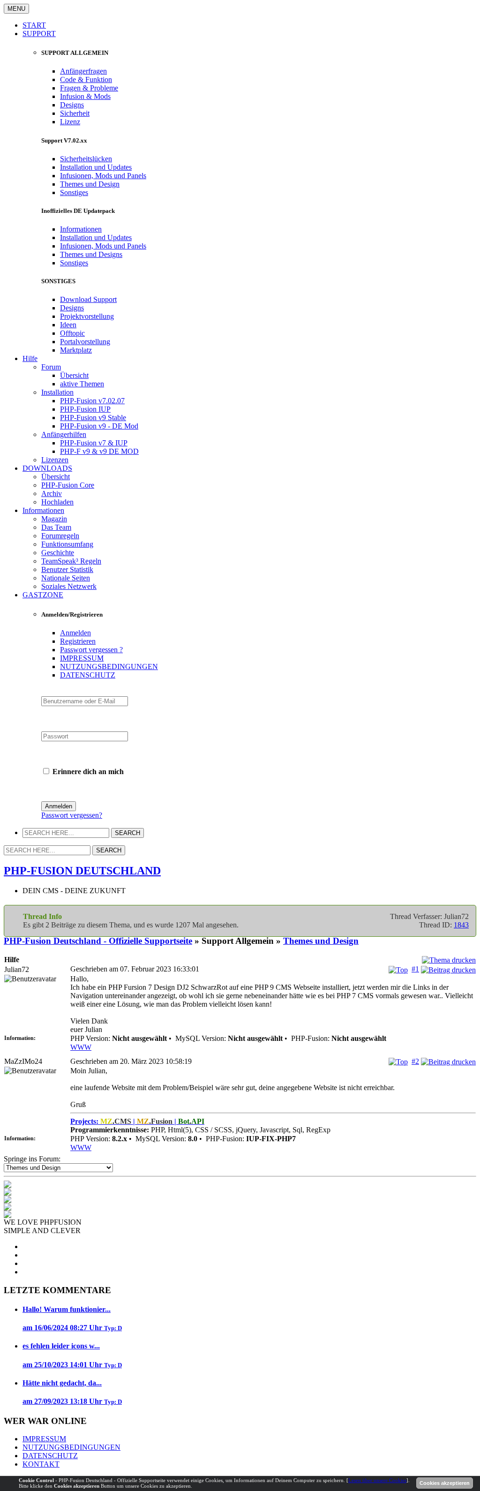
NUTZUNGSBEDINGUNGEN (109, 666)
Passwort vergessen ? (91, 650)
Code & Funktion (86, 79)
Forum (51, 367)
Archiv (51, 493)
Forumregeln (60, 536)
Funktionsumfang (67, 544)
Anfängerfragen (83, 71)
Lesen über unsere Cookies (377, 1480)
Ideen (68, 325)
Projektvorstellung (87, 316)
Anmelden (75, 633)
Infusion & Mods (85, 96)
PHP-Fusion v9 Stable (93, 418)
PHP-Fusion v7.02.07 (92, 401)
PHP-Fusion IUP (85, 409)
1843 (461, 925)
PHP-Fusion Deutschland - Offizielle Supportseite (98, 941)
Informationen (81, 229)
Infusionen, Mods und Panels (103, 176)
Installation (57, 392)
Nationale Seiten (65, 578)
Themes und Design (90, 184)
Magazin (54, 519)
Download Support (88, 299)
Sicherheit (75, 113)
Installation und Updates (96, 167)
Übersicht (74, 375)
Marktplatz (76, 350)
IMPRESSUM (82, 658)
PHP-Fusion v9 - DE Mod (99, 426)
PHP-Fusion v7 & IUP (94, 443)
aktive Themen (82, 384)
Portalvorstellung (85, 342)
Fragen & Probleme (89, 88)
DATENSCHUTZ (87, 675)
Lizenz (70, 122)
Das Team (56, 527)
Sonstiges (74, 192)
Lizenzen (54, 460)
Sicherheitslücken (86, 159)
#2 (415, 1061)
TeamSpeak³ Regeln (71, 561)
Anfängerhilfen (63, 434)
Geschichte (57, 553)
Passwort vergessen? (71, 815)
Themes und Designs (91, 254)
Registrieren (78, 641)
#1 (415, 969)
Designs (72, 105)
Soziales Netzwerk (69, 586)
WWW (80, 1047)
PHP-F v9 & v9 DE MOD (99, 451)
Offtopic (72, 333)
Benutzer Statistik (67, 569)
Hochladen (57, 502)
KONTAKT (41, 1464)
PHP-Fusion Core (67, 485)
